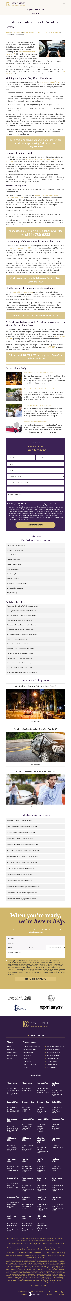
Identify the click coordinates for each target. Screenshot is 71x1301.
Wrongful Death (52, 1067)
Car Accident (27, 1055)
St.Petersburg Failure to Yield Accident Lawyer (22, 672)
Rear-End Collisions (13, 569)
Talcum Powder (52, 1061)
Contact (9, 1058)
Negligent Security (53, 1055)
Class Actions (27, 1061)
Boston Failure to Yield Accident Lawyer (20, 644)
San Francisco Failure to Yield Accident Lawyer (22, 634)
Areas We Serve (16, 32)
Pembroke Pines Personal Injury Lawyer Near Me (23, 887)
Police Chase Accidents (14, 564)
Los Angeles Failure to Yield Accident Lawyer (21, 611)
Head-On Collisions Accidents (16, 555)
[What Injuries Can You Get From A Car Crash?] (14, 378)
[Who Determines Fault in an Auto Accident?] (14, 410)
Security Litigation (53, 1058)
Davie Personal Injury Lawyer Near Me (19, 881)
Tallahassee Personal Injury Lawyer (36, 32)
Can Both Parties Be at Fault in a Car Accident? (39, 389)
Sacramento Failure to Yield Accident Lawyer (21, 615)
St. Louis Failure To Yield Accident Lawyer (20, 667)
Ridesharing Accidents (14, 574)
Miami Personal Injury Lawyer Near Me (19, 820)
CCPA (36, 1285)
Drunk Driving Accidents (15, 550)
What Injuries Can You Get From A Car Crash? (38, 373)
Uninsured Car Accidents (15, 588)
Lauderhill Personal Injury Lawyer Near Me (21, 868)
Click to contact (19, 278)
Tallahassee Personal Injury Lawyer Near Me (21, 899)
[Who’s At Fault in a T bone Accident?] (14, 427)
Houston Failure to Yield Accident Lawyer (20, 649)
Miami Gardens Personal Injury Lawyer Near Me (22, 844)
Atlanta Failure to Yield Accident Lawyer (20, 658)
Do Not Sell (42, 1285)
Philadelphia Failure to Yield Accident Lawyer (21, 625)
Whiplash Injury (12, 593)
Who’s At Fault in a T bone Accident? (35, 422)
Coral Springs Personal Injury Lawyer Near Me (22, 826)
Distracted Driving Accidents (16, 545)
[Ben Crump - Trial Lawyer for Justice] (18, 4)
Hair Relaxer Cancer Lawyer (56, 1046)
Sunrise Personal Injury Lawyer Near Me (20, 875)
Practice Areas (12, 1052)
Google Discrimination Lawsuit (30, 1065)
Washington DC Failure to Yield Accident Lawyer (22, 606)
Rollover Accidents (13, 579)
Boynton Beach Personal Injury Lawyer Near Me (22, 856)
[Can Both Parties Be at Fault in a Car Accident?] (14, 394)
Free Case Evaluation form (39, 315)
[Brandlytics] (34, 1294)
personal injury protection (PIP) (19, 248)
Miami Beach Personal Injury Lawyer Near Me (22, 893)
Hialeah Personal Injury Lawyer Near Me (20, 838)
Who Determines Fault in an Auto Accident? (38, 405)
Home (8, 32)
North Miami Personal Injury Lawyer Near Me (22, 862)
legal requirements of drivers (50, 82)
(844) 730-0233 (36, 9)
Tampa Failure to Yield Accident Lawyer (20, 663)
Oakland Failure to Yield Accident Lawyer (20, 653)
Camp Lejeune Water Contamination (30, 1050)
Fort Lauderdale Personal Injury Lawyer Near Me (23, 850)
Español (36, 13)
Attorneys (10, 1049)
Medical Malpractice (53, 1049)
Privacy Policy (29, 1285)
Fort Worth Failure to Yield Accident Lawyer (21, 630)
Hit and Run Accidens (14, 560)
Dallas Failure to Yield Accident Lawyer (19, 620)
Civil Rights (26, 1058)
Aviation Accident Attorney (31, 1046)
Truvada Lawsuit (52, 1064)
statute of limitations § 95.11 (22, 292)
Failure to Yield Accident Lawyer (17, 639)
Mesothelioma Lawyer (54, 1052)
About (9, 1046)
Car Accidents (55, 32)
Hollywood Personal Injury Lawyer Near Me (21, 832)
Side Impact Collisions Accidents (17, 583)
